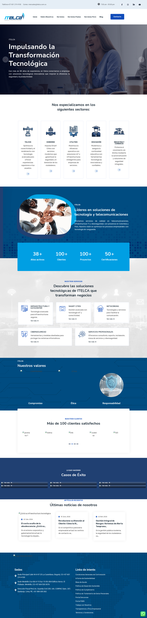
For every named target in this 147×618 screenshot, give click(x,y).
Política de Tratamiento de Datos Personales (92, 594)
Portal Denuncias (82, 597)
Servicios (60, 17)
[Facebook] (122, 5)
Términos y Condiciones (84, 613)
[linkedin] (134, 5)
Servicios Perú (90, 17)
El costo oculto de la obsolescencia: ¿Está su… (33, 524)
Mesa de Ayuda (81, 582)
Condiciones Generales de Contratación (90, 575)
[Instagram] (128, 5)
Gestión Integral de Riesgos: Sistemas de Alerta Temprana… (109, 524)
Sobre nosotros (47, 17)
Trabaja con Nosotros (83, 605)
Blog (101, 17)
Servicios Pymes (74, 17)
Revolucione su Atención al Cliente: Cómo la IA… (71, 522)
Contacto (117, 17)
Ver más (34, 321)
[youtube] (140, 5)
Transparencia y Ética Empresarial (88, 609)
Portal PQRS (80, 601)
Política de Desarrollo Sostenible (88, 586)
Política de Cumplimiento (85, 590)
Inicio (35, 17)
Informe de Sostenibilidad (85, 578)
